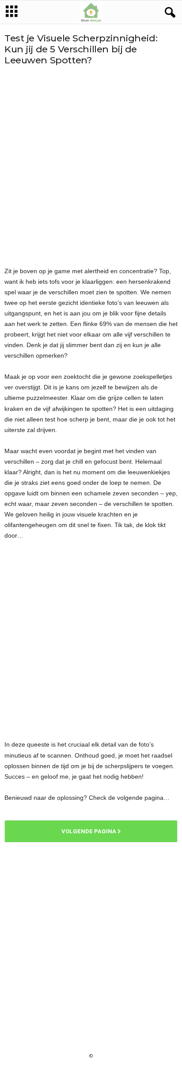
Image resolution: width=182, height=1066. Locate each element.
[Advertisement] (91, 165)
